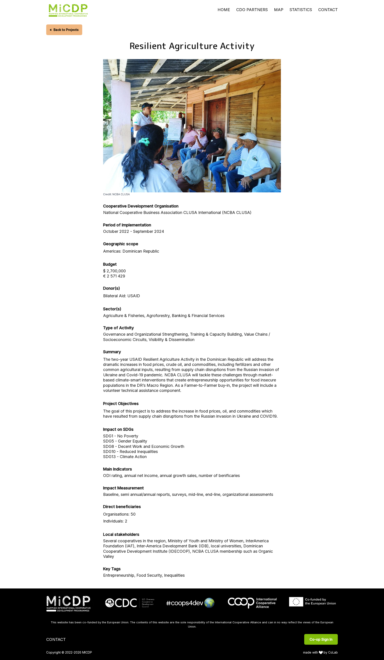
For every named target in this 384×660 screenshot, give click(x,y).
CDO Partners (252, 9)
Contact (328, 9)
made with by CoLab (320, 652)
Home (224, 9)
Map (278, 9)
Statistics (301, 9)
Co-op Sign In (321, 639)
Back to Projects (64, 30)
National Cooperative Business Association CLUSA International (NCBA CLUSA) (177, 212)
